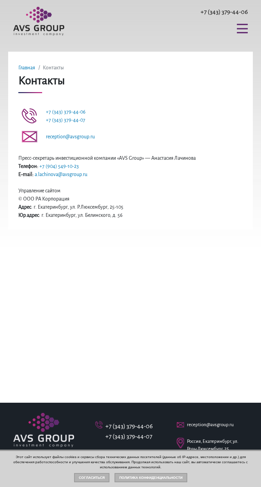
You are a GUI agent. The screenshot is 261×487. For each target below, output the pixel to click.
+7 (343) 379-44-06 (224, 11)
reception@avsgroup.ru (70, 136)
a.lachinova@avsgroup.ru (61, 174)
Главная (26, 67)
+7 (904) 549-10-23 (59, 166)
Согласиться (92, 478)
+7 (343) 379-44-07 (65, 120)
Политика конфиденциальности (150, 478)
